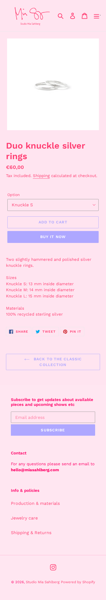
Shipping (41, 175)
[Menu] (96, 15)
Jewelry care (24, 518)
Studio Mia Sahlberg (43, 582)
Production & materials (35, 503)
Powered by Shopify (78, 582)
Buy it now (53, 237)
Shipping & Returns (31, 532)
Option (13, 194)
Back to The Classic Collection (57, 362)
